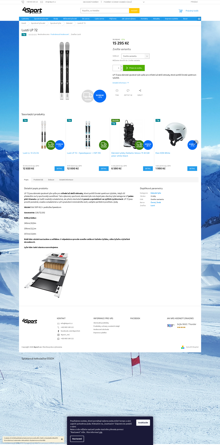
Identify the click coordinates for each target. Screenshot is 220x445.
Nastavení (77, 438)
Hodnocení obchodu (101, 329)
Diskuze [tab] (51, 179)
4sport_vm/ (65, 334)
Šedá (159, 202)
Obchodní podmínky (91, 2)
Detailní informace (120, 83)
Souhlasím (143, 422)
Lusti (153, 205)
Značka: (76, 34)
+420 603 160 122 (67, 327)
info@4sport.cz (67, 323)
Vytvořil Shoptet (192, 347)
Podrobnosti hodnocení (60, 34)
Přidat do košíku (135, 68)
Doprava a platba (99, 332)
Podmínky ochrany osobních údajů (118, 2)
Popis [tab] (26, 179)
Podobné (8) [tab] (38, 179)
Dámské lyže (156, 193)
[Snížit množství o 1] (121, 69)
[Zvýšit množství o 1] (121, 66)
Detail (59, 168)
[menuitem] (25, 19)
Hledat (134, 11)
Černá (153, 202)
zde (100, 432)
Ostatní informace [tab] (66, 179)
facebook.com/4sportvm (70, 331)
